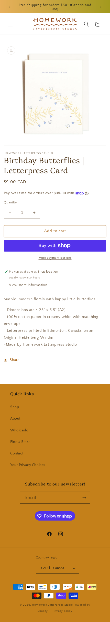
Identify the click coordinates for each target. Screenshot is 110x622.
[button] (10, 24)
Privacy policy (62, 611)
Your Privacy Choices (27, 465)
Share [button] (14, 360)
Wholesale (19, 430)
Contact (16, 453)
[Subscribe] (84, 498)
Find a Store (20, 442)
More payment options (55, 258)
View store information (28, 285)
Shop (14, 407)
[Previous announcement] (9, 6)
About (15, 419)
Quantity (10, 202)
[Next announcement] (100, 6)
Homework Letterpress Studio (52, 604)
